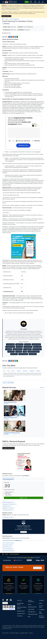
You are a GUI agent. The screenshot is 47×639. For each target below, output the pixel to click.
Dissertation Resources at (12, 540)
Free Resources (31, 611)
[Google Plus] (11, 599)
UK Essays (6, 23)
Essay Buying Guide (32, 614)
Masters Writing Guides (8, 550)
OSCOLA (38, 370)
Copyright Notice (24, 633)
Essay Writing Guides (8, 548)
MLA (8, 370)
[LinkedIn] (7, 599)
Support (35, 2)
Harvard (19, 370)
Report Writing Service (8, 502)
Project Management (14, 19)
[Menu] (3, 2)
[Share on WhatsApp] (17, 37)
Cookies (31, 633)
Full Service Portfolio (8, 510)
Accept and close (5, 16)
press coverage (28, 557)
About (40, 603)
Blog (29, 616)
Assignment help (21, 613)
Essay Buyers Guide (7, 544)
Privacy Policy (5, 633)
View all (42, 387)
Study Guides (31, 609)
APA (4, 370)
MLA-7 (13, 370)
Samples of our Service (8, 508)
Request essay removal (8, 448)
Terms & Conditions (14, 633)
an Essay (23, 497)
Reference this (7, 33)
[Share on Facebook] (9, 37)
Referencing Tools (7, 546)
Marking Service (7, 506)
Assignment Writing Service (9, 504)
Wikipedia (32, 370)
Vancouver (25, 370)
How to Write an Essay (8, 543)
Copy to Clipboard (7, 382)
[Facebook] (3, 599)
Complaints (41, 609)
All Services (19, 616)
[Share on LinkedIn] (15, 37)
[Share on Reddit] (13, 37)
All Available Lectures (8, 517)
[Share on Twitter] (11, 37)
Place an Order (37, 567)
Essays (6, 19)
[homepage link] (3, 19)
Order (26, 1)
